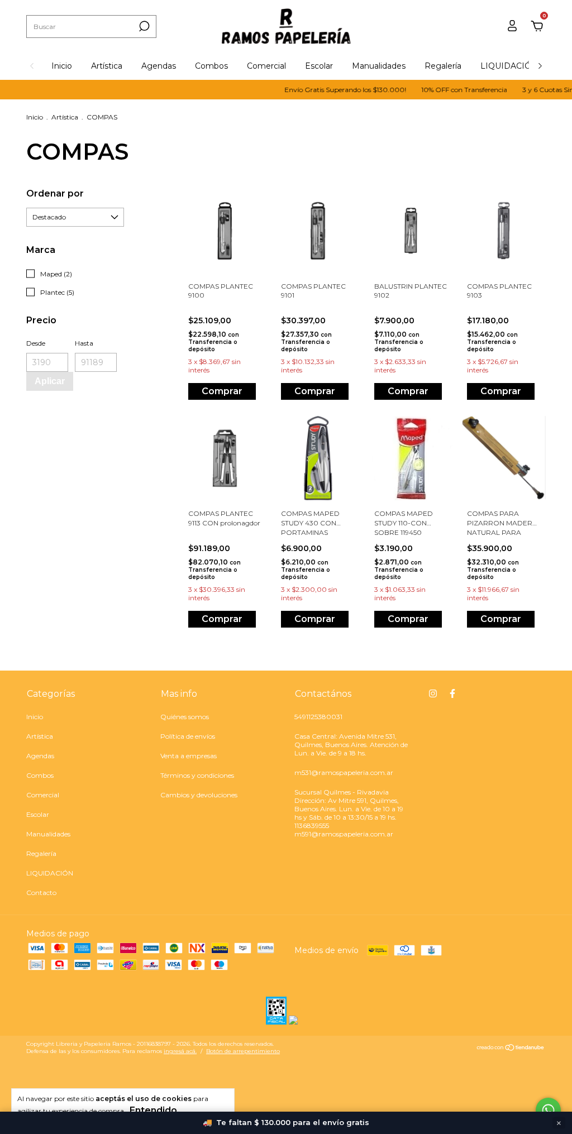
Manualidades (379, 66)
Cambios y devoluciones (198, 795)
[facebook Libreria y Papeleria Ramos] (452, 693)
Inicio (61, 66)
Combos (211, 66)
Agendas (158, 66)
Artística (106, 66)
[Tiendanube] (511, 1049)
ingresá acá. (180, 1051)
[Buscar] (143, 26)
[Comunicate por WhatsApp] (548, 1110)
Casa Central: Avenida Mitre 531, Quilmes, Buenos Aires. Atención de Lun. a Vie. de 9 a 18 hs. (351, 744)
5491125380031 (318, 716)
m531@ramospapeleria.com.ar (343, 772)
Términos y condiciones (197, 775)
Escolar (319, 66)
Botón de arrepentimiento (243, 1051)
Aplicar (50, 381)
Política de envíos (187, 736)
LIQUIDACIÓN (509, 66)
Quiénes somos (184, 716)
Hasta (84, 343)
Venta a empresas (188, 756)
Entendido (153, 1110)
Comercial (266, 66)
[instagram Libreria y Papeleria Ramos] (432, 693)
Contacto (41, 892)
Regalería (443, 66)
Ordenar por (55, 193)
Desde (35, 343)
